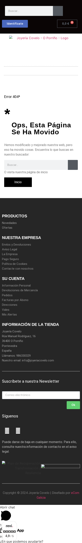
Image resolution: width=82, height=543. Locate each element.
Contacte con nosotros (17, 268)
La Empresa (10, 254)
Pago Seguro (10, 259)
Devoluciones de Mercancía (20, 290)
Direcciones (9, 305)
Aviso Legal (9, 249)
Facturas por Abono (15, 300)
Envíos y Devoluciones (16, 244)
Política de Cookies (14, 264)
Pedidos (7, 295)
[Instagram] (18, 431)
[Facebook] (7, 431)
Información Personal (16, 285)
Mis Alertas (9, 314)
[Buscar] (58, 11)
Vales (5, 310)
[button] (41, 70)
